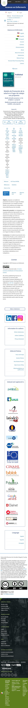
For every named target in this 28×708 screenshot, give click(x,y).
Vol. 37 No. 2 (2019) (12, 21)
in (2, 674)
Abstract (6, 181)
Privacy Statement (19, 339)
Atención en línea (4, 604)
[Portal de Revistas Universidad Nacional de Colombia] (5, 21)
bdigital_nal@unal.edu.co (16, 686)
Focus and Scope (20, 354)
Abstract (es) (6, 193)
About (22, 50)
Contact (22, 63)
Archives (9, 19)
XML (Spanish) (20, 122)
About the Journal (19, 52)
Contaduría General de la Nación (7, 652)
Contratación (3, 641)
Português (21, 39)
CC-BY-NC (10, 283)
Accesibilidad (23, 662)
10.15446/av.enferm (8, 594)
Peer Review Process (19, 361)
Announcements (20, 47)
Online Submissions (19, 332)
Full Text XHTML (15, 181)
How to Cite (7, 188)
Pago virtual (3, 618)
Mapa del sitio (3, 662)
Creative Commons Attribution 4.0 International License (13, 270)
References (6, 184)
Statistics (14, 184)
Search (15, 68)
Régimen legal (3, 643)
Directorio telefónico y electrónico (14, 662)
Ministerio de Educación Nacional (7, 656)
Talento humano (4, 633)
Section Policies (20, 358)
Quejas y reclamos (4, 610)
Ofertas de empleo (4, 622)
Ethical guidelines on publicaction (19, 369)
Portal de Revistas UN (17, 16)
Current (22, 42)
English (22, 33)
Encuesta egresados (4, 616)
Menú (25, 1)
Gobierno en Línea (4, 654)
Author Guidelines (19, 335)
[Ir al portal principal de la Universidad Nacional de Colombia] (4, 3)
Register (10, 12)
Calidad (2, 629)
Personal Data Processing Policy (16, 60)
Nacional (9, 1)
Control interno (4, 631)
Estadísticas (3, 620)
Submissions (21, 55)
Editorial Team (20, 58)
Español (22, 36)
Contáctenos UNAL (4, 606)
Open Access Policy (19, 365)
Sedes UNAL (17, 1)
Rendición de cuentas (5, 635)
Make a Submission (15, 309)
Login (20, 12)
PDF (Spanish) (9, 122)
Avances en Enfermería (15, 7)
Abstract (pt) (22, 193)
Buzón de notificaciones (5, 645)
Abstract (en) (14, 193)
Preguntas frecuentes (5, 608)
